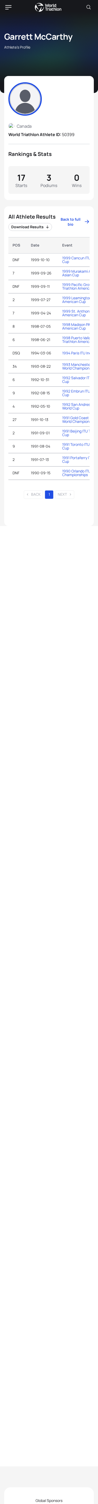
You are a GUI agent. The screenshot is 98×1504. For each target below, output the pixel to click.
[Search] (88, 7)
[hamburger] (8, 7)
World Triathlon (48, 7)
